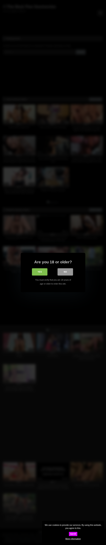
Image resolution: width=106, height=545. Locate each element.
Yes (40, 272)
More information (73, 539)
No (65, 272)
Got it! (73, 534)
